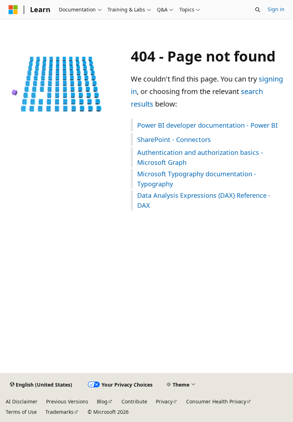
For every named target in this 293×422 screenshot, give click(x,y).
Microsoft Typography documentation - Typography (196, 179)
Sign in (276, 9)
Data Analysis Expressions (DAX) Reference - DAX (203, 200)
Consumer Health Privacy (216, 401)
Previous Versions (67, 401)
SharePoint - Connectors (174, 139)
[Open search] (257, 9)
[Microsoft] (13, 9)
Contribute (134, 401)
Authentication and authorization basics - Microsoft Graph (200, 157)
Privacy (164, 401)
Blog (102, 401)
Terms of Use (21, 411)
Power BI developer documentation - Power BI (207, 125)
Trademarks (59, 411)
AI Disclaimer (22, 401)
